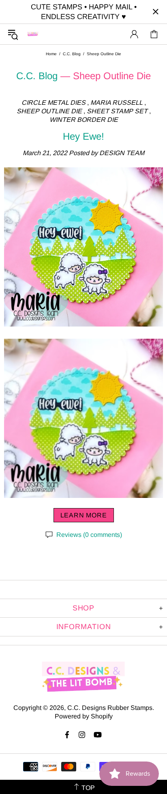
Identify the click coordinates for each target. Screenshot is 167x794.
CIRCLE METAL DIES (53, 102)
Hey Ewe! (83, 136)
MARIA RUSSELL (116, 102)
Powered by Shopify (84, 716)
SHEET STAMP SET (117, 111)
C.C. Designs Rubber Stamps (33, 34)
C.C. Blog (72, 54)
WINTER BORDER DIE (83, 119)
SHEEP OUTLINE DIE (49, 111)
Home (51, 54)
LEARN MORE (83, 515)
